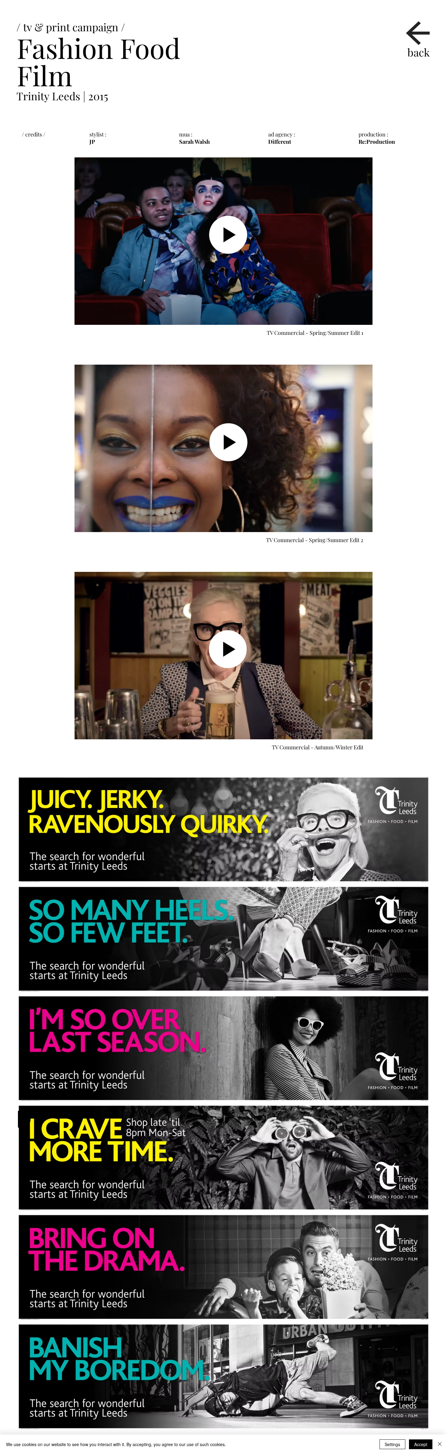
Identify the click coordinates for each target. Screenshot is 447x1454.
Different (279, 141)
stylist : (98, 134)
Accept (420, 1444)
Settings (392, 1444)
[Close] (439, 1444)
